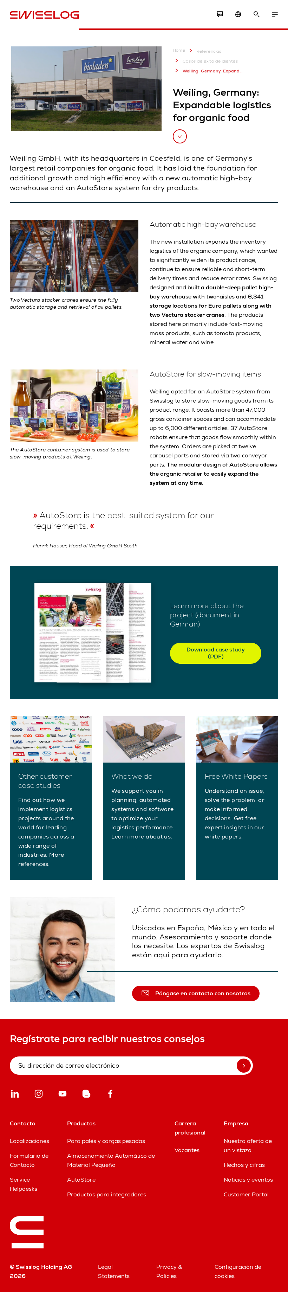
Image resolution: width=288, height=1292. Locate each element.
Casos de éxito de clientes (210, 61)
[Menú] (274, 14)
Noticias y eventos (248, 1179)
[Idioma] (238, 14)
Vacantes (187, 1150)
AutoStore (81, 1179)
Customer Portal (246, 1194)
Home (179, 50)
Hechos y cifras (244, 1165)
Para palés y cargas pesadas (106, 1141)
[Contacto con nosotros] (219, 14)
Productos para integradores (106, 1194)
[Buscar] (256, 14)
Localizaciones (29, 1141)
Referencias (208, 51)
